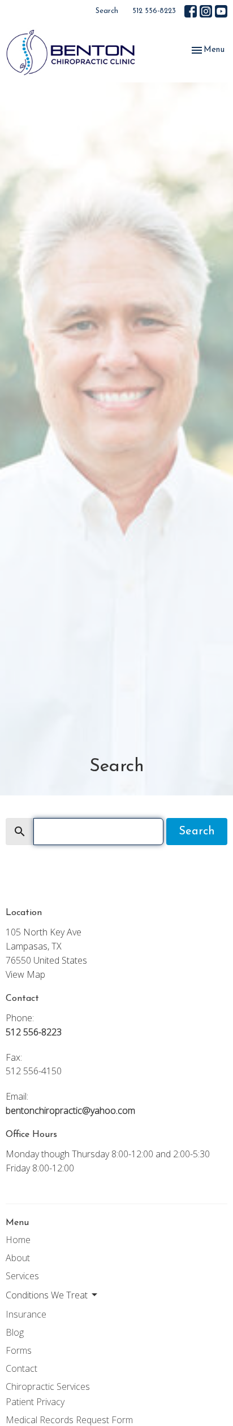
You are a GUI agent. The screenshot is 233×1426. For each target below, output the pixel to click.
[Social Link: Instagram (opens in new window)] (206, 11)
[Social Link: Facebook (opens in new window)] (190, 11)
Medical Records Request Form (69, 1420)
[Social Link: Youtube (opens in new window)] (221, 11)
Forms (19, 1350)
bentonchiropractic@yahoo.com (70, 1110)
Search (107, 11)
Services (22, 1276)
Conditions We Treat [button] (47, 1295)
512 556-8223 (154, 11)
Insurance (26, 1314)
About (18, 1258)
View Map (25, 974)
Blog (15, 1332)
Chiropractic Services (48, 1386)
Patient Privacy (35, 1402)
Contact (21, 1368)
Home (18, 1239)
